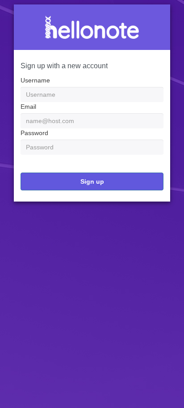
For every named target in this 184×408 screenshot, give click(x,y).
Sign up (92, 181)
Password (34, 132)
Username (35, 80)
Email (28, 106)
